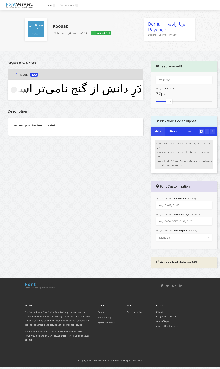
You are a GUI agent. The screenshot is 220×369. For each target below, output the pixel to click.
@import (173, 131)
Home (48, 5)
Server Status (67, 5)
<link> (158, 131)
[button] (184, 237)
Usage (189, 131)
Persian (60, 33)
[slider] (169, 101)
